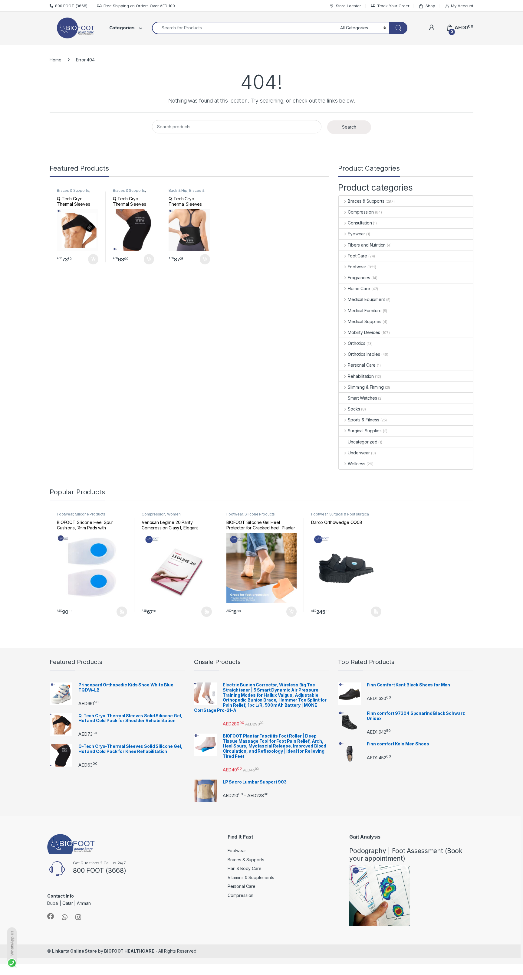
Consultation (360, 222)
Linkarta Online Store (74, 951)
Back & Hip (178, 190)
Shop (430, 5)
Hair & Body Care (245, 868)
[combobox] (244, 28)
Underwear (359, 452)
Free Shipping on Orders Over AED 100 (139, 5)
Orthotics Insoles (364, 354)
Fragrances (359, 277)
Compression (360, 211)
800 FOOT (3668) (71, 5)
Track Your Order (393, 5)
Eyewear (356, 233)
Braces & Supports (73, 190)
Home (55, 59)
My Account (462, 5)
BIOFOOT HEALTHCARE (129, 951)
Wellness (356, 463)
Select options (120, 612)
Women (173, 514)
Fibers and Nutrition (367, 244)
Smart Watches (362, 398)
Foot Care (357, 255)
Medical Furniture (364, 310)
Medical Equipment (366, 299)
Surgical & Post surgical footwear (340, 516)
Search (349, 126)
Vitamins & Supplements (251, 877)
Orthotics (356, 343)
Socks (354, 408)
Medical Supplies (364, 321)
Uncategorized (362, 441)
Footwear (357, 266)
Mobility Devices (364, 332)
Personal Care (362, 365)
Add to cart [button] (93, 259)
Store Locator (348, 5)
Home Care (359, 288)
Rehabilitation (361, 376)
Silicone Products (90, 514)
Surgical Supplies (364, 430)
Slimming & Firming (365, 387)
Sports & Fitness (363, 419)
